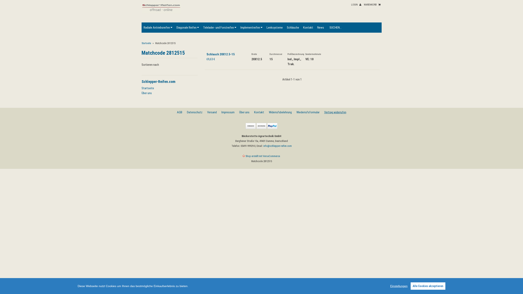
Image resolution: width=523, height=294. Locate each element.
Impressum (228, 112)
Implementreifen (250, 27)
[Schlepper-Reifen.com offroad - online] (161, 13)
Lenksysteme (275, 27)
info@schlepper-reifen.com (277, 145)
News (320, 27)
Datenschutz (194, 112)
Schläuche (293, 27)
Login (354, 4)
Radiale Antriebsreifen (157, 27)
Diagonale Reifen (187, 27)
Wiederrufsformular (308, 112)
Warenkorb (370, 4)
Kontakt (308, 27)
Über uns (147, 93)
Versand (212, 112)
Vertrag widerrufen (335, 112)
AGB (179, 112)
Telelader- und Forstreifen (219, 27)
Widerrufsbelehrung (280, 112)
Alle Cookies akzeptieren (428, 286)
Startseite (146, 43)
